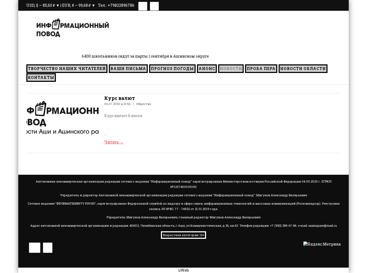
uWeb (183, 270)
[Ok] (154, 5)
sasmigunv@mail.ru (322, 225)
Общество (143, 104)
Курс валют (119, 98)
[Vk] (142, 5)
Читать (114, 142)
